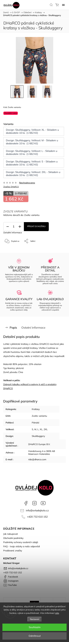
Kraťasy (36, 409)
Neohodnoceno (27, 183)
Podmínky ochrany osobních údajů (20, 542)
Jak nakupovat (10, 533)
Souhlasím (34, 627)
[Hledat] (51, 4)
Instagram (34, 503)
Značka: (11, 186)
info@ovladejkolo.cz (37, 510)
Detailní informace (12, 232)
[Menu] (63, 5)
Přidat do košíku (36, 226)
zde (57, 613)
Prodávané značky (12, 550)
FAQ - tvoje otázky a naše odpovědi (21, 546)
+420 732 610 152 (37, 516)
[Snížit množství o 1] (8, 226)
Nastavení (34, 619)
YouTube (43, 503)
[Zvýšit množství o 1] (20, 226)
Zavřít (58, 249)
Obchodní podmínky (13, 538)
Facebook (25, 503)
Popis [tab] (13, 327)
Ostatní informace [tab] (33, 327)
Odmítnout (35, 635)
